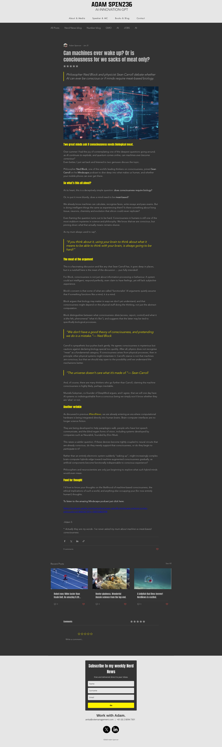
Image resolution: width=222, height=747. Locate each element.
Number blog (94, 27)
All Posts (55, 27)
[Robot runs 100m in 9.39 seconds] (69, 578)
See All (168, 563)
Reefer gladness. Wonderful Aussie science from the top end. (111, 595)
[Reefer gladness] (111, 578)
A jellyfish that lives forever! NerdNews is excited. (150, 595)
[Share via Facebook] (64, 541)
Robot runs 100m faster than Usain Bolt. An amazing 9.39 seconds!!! (67, 595)
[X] (106, 729)
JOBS (127, 27)
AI (118, 27)
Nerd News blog (73, 27)
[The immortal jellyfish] (152, 578)
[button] (153, 17)
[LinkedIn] (115, 729)
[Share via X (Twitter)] (71, 541)
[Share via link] (83, 541)
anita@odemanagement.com (99, 719)
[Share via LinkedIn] (77, 541)
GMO (109, 27)
